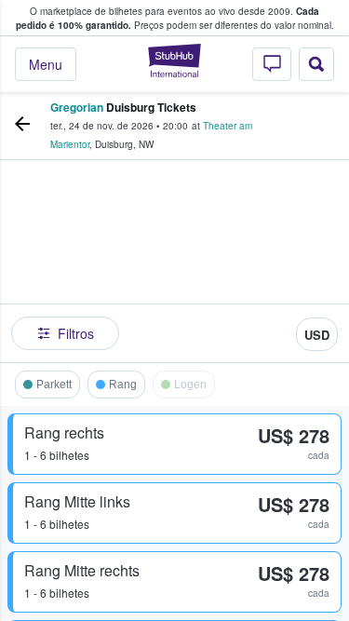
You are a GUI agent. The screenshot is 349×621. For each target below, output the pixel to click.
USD (316, 335)
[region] (174, 265)
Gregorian (76, 107)
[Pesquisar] (316, 64)
